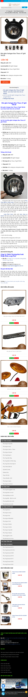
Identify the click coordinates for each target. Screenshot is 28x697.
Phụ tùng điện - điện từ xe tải (9, 498)
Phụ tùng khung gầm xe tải (9, 489)
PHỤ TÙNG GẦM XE (7, 466)
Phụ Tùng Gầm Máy (7, 458)
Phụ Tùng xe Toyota (7, 532)
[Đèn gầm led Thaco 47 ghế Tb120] (14, 337)
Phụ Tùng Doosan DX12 (8, 547)
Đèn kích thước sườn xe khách (14, 389)
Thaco (2, 282)
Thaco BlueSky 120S (7, 478)
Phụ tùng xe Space (7, 481)
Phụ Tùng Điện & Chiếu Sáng (11, 12)
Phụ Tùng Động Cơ (7, 455)
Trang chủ (10, 11)
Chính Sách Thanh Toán (6, 668)
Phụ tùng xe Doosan (7, 452)
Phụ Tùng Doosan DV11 (8, 558)
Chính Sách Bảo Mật (5, 663)
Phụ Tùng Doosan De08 (8, 553)
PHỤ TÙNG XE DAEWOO (7, 544)
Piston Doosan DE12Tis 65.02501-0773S (19, 616)
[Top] (26, 692)
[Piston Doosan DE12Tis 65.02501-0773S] (6, 620)
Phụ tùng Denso (6, 509)
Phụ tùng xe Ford (7, 521)
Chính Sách (4, 660)
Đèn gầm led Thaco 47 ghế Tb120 (14, 351)
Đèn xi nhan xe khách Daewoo (14, 426)
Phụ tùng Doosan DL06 (8, 564)
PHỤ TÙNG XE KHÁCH (19, 11)
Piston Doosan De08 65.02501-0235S (19, 572)
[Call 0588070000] (3, 693)
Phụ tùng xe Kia (6, 515)
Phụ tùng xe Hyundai (7, 530)
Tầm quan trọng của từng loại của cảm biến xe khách (12, 652)
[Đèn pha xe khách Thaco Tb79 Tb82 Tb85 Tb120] (14, 302)
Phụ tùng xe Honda (7, 527)
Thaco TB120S (6, 475)
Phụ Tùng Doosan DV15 (8, 555)
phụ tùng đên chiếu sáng (19, 281)
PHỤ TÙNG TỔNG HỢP (6, 541)
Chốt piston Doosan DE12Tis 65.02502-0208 (18, 605)
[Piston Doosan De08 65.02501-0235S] (6, 576)
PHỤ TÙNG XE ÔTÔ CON (7, 507)
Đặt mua (5, 82)
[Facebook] (14, 683)
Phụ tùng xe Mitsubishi (8, 518)
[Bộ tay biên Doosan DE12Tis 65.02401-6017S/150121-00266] (6, 598)
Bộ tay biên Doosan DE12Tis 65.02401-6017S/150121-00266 (19, 594)
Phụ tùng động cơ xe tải (8, 495)
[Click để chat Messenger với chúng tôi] (3, 686)
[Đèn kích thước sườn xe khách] (14, 373)
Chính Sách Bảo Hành (5, 670)
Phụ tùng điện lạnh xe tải (8, 501)
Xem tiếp (16, 323)
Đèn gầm (6, 282)
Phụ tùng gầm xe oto (7, 535)
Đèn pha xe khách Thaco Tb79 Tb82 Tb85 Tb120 (14, 316)
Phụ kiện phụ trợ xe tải (8, 504)
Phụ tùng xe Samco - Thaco (9, 449)
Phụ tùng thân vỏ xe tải (8, 492)
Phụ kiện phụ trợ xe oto (8, 538)
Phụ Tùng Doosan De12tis (9, 550)
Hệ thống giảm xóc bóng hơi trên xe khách (10, 654)
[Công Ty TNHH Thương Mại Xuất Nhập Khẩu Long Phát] (14, 4)
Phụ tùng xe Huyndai (7, 443)
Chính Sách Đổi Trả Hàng (6, 672)
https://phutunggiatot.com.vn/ (12, 644)
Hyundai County (6, 469)
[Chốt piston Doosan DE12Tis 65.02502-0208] (6, 609)
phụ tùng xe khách (9, 281)
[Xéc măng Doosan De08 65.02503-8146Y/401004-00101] (6, 587)
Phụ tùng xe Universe (8, 484)
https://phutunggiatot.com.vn (15, 265)
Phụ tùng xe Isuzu (7, 446)
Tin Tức (3, 649)
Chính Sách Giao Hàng (5, 665)
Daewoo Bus (6, 472)
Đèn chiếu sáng (22, 12)
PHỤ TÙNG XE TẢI (5, 486)
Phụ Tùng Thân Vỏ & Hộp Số (9, 463)
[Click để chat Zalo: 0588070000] (3, 689)
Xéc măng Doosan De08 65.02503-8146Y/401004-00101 (19, 583)
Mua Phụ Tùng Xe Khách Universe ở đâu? (10, 656)
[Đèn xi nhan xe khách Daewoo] (14, 411)
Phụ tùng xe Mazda (7, 524)
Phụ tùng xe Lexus (7, 512)
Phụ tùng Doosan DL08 (8, 561)
